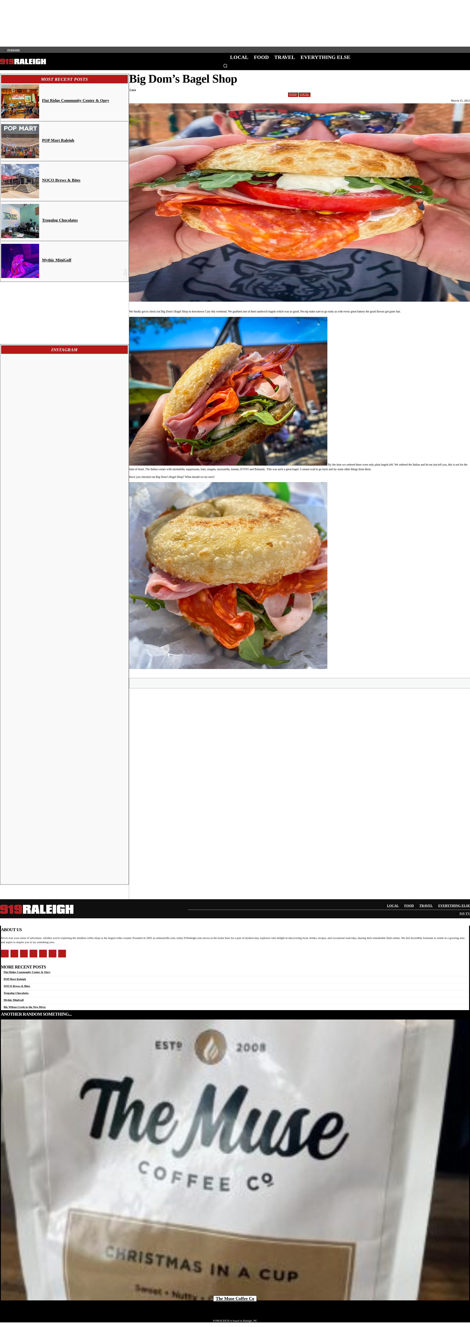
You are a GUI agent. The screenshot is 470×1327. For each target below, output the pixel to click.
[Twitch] (47, 50)
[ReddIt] (326, 683)
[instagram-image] (33, 387)
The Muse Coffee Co (235, 1298)
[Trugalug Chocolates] (20, 221)
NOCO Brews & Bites (61, 180)
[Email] (313, 683)
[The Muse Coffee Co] (235, 1159)
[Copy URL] (352, 683)
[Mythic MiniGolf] (20, 261)
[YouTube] (53, 50)
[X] (287, 683)
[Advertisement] (64, 313)
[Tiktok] (41, 50)
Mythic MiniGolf (56, 260)
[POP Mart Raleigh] (20, 141)
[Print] (339, 683)
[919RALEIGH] (23, 61)
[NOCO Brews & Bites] (20, 181)
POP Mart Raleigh (58, 140)
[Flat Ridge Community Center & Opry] (20, 101)
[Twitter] (34, 50)
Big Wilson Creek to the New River (25, 1007)
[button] (225, 65)
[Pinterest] (300, 683)
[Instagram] (28, 50)
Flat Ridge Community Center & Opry (75, 100)
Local (304, 94)
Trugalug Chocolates (60, 220)
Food (293, 94)
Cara (133, 89)
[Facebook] (22, 50)
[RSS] (59, 50)
